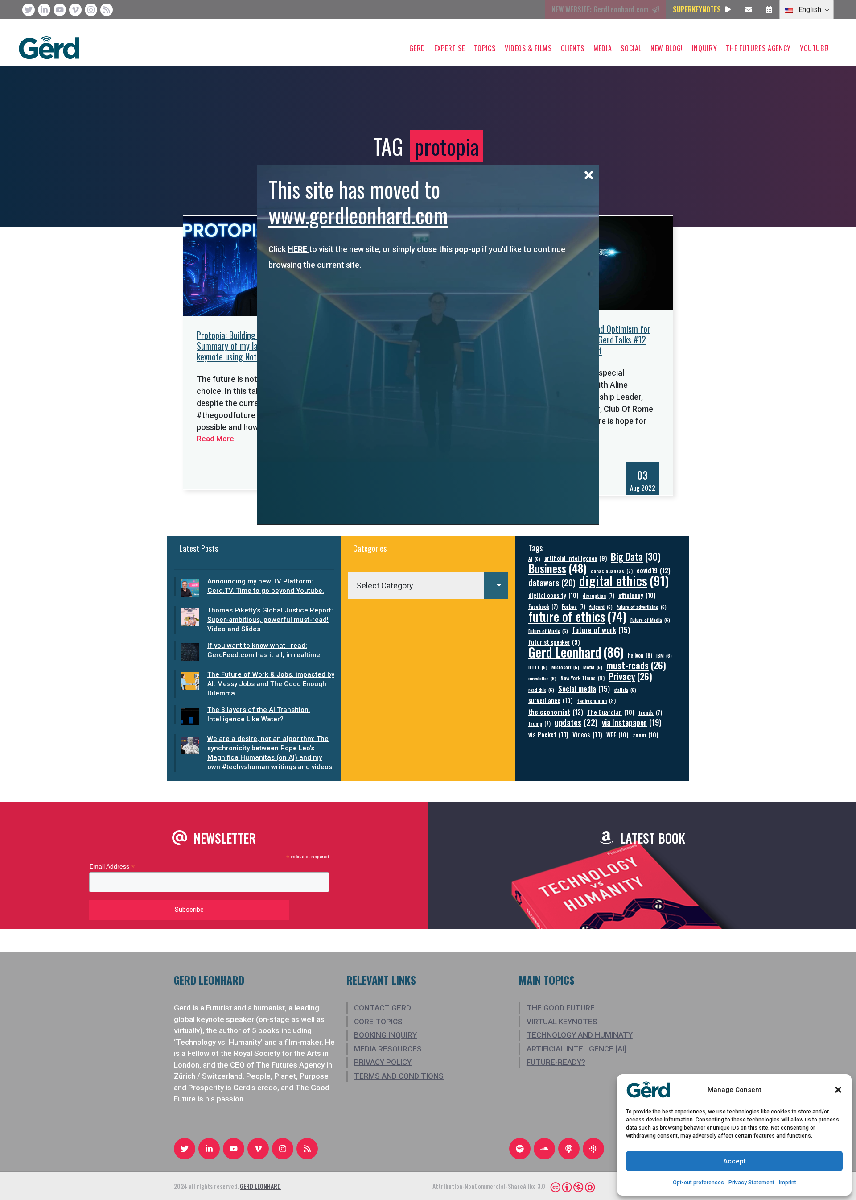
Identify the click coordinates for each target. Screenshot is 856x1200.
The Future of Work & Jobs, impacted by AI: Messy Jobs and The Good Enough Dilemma (270, 683)
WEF (617, 734)
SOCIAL (631, 48)
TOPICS (485, 48)
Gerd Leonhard (576, 651)
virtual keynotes (562, 1021)
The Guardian (610, 712)
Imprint (787, 1182)
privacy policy (383, 1062)
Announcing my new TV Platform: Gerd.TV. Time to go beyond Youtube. (265, 586)
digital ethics (624, 580)
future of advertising (642, 606)
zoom (645, 734)
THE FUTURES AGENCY (758, 48)
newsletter (542, 678)
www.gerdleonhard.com (358, 215)
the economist (555, 712)
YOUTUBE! (814, 48)
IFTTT (537, 666)
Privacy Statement (751, 1182)
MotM (592, 666)
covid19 (654, 570)
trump (539, 723)
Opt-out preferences (698, 1182)
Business (557, 568)
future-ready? (556, 1062)
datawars (551, 582)
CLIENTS (572, 48)
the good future (561, 1007)
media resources (388, 1048)
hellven (640, 655)
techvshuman (596, 700)
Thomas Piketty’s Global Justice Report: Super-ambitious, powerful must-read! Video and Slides (270, 619)
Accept (734, 1161)
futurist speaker (554, 642)
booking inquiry (385, 1034)
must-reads (636, 665)
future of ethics (577, 616)
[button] (838, 1089)
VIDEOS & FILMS (528, 48)
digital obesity (553, 595)
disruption (598, 595)
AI (534, 558)
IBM (664, 655)
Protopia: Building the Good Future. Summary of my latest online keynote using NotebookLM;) (255, 345)
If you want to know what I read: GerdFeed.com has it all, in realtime (263, 650)
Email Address (112, 866)
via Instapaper (631, 722)
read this (541, 689)
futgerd (601, 606)
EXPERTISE (449, 48)
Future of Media (650, 619)
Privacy (630, 676)
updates (576, 722)
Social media (584, 688)
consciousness (612, 571)
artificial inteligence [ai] (576, 1048)
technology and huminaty (580, 1034)
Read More (215, 438)
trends (650, 712)
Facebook (543, 606)
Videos (587, 734)
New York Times (582, 678)
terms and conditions (399, 1076)
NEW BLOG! (666, 48)
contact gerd (382, 1007)
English (809, 9)
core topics (378, 1021)
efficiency (637, 595)
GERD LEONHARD (260, 1186)
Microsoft (565, 666)
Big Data (636, 556)
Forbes (573, 606)
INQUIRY (704, 48)
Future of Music (548, 630)
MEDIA (602, 48)
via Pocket (548, 734)
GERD (417, 48)
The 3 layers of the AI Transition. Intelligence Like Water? (258, 714)
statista (625, 689)
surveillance (550, 700)
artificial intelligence (575, 558)
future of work (601, 629)
